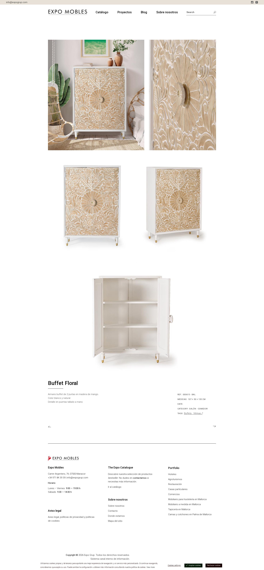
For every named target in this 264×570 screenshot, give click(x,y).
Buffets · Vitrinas (192, 413)
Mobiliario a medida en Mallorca (184, 504)
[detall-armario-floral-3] (132, 319)
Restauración (175, 484)
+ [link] (48, 477)
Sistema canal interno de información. (110, 558)
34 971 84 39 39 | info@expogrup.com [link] (68, 477)
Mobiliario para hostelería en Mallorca (187, 499)
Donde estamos (116, 516)
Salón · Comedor (198, 409)
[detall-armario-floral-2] (132, 207)
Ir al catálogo (114, 487)
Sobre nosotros (116, 505)
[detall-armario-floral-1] (132, 95)
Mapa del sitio (115, 521)
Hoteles (172, 474)
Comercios (174, 494)
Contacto (113, 511)
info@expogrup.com (16, 2)
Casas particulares (177, 489)
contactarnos (140, 478)
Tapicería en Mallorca (179, 509)
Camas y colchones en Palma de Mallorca (189, 514)
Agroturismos (175, 479)
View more (151, 567)
